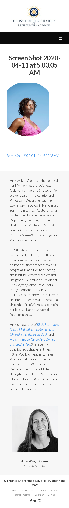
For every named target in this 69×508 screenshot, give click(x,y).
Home (13, 490)
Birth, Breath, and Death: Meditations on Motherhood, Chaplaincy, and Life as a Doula (34, 329)
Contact (51, 494)
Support (54, 490)
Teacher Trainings (22, 494)
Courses (42, 490)
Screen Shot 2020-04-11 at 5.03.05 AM (33, 156)
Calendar (39, 494)
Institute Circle (27, 490)
